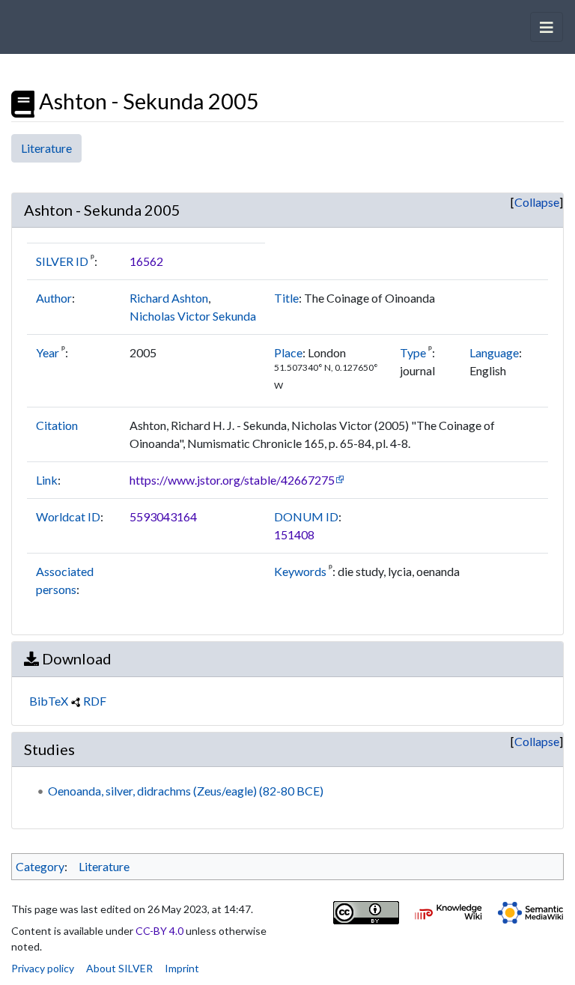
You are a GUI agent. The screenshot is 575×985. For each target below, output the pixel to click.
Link (47, 480)
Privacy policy (42, 968)
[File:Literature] (22, 101)
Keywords (300, 571)
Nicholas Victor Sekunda (193, 316)
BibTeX (48, 701)
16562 (146, 261)
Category (40, 866)
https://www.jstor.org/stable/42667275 (232, 480)
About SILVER (119, 968)
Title (286, 298)
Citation (57, 425)
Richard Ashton (169, 298)
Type (413, 352)
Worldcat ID (68, 516)
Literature (46, 148)
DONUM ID (306, 516)
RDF (94, 701)
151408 (294, 534)
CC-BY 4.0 (159, 930)
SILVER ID (62, 261)
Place (288, 352)
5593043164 (163, 516)
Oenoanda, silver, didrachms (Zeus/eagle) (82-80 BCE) (185, 791)
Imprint (182, 968)
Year (47, 352)
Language (494, 352)
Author (54, 298)
